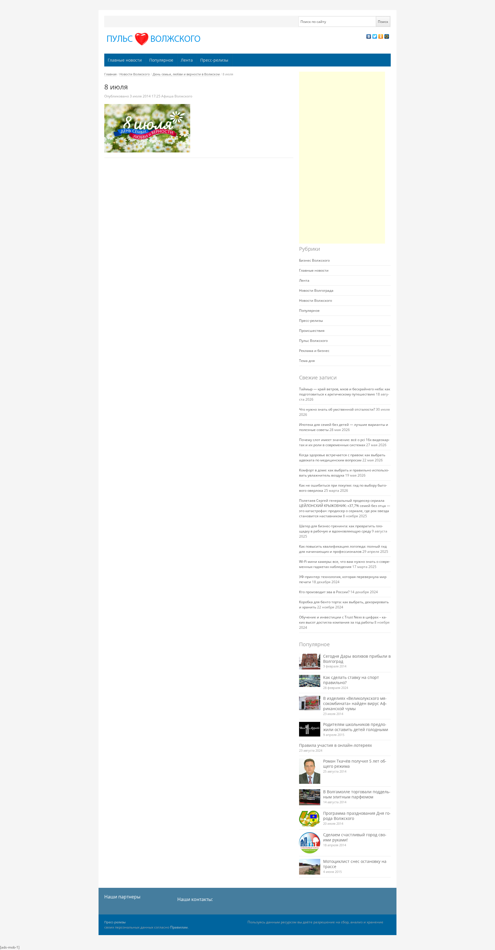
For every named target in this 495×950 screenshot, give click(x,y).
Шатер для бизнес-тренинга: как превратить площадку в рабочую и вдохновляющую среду (341, 529)
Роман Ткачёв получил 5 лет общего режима (354, 763)
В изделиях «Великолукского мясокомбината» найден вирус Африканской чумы (355, 703)
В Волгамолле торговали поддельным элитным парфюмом (356, 794)
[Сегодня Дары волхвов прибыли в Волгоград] (309, 661)
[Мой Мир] (387, 36)
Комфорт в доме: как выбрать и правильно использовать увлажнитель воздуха (344, 473)
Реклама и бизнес (314, 350)
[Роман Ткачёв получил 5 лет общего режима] (309, 771)
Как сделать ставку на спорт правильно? (351, 680)
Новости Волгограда (316, 290)
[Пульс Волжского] (154, 39)
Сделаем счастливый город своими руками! (354, 837)
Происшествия (312, 330)
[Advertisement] (342, 158)
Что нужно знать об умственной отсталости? (337, 409)
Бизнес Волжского (314, 260)
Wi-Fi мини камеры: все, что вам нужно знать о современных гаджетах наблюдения (344, 564)
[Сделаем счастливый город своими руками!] (309, 842)
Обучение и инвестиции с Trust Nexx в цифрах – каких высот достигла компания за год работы (343, 620)
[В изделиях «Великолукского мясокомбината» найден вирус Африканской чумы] (309, 703)
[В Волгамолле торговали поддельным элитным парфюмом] (309, 797)
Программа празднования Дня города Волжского (357, 815)
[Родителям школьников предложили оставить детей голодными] (309, 729)
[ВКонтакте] (369, 36)
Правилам (179, 927)
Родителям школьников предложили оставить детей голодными (355, 727)
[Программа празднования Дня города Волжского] (309, 819)
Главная (110, 74)
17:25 (145, 96)
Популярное (161, 60)
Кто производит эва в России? (324, 591)
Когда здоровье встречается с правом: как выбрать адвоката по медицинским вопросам (342, 458)
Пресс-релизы (214, 60)
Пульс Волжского (313, 340)
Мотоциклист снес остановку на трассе (354, 864)
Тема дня (307, 360)
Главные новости (125, 60)
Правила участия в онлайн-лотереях (335, 745)
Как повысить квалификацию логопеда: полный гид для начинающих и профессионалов (343, 549)
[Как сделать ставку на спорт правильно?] (309, 681)
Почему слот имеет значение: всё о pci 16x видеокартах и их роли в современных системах (344, 442)
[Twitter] (375, 36)
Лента (187, 60)
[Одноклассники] (381, 36)
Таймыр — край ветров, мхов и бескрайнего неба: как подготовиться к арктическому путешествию (344, 392)
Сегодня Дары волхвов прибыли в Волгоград (357, 658)
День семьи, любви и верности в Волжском (186, 74)
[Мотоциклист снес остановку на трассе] (309, 867)
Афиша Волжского (176, 96)
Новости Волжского (134, 74)
